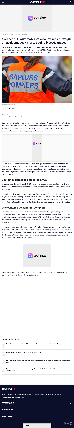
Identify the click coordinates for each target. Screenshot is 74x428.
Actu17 (37, 2)
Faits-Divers (7, 34)
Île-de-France (21, 34)
